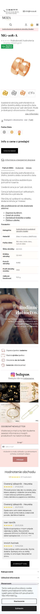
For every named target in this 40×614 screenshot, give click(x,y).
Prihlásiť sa (20, 459)
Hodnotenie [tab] (20, 168)
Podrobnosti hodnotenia (22, 41)
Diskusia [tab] (29, 168)
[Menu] (37, 24)
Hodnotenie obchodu (20, 472)
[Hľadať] (10, 24)
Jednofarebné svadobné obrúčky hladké (25, 230)
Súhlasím (19, 608)
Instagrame (28, 378)
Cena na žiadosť (9, 151)
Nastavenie (19, 601)
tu (16, 596)
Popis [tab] (4, 168)
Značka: (12, 43)
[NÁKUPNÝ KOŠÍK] (32, 24)
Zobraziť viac (20, 564)
